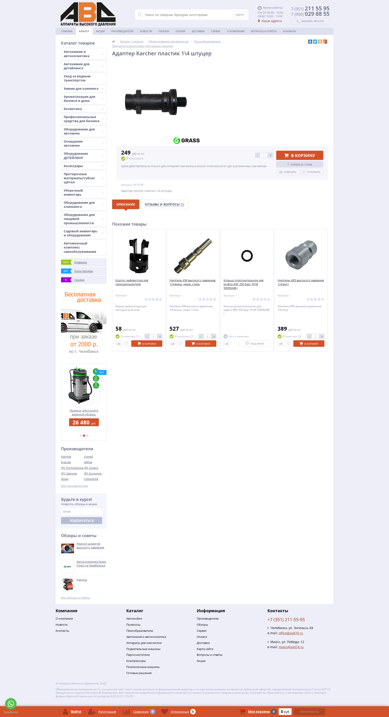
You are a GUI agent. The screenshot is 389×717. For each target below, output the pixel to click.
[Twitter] (315, 42)
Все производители (74, 486)
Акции (100, 31)
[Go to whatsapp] (10, 703)
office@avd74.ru (291, 633)
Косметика (73, 109)
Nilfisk (88, 462)
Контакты (289, 31)
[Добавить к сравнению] (118, 343)
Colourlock (91, 479)
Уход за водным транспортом (77, 78)
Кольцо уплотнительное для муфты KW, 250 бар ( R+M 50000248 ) (243, 284)
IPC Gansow (69, 473)
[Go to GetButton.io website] (11, 712)
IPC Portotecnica (72, 468)
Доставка (198, 31)
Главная (66, 31)
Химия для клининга (81, 88)
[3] (87, 436)
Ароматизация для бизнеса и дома (79, 98)
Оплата (180, 31)
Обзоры (163, 31)
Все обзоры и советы (75, 598)
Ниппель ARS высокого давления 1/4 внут (301, 282)
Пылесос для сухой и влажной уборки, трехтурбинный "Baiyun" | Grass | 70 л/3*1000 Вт (84, 412)
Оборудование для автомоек (79, 131)
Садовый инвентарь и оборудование (80, 233)
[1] (81, 436)
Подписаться (82, 520)
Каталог (84, 31)
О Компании (235, 31)
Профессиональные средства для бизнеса (81, 119)
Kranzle (66, 462)
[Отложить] (126, 343)
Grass (64, 479)
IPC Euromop (93, 473)
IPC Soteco (91, 468)
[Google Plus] (325, 42)
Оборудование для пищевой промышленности (79, 219)
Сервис (216, 31)
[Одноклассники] (320, 42)
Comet (88, 457)
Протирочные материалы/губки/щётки (79, 178)
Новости (146, 31)
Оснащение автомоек (73, 143)
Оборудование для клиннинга (79, 204)
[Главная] (113, 41)
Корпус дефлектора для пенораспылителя (131, 282)
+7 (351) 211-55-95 (286, 619)
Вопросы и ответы (263, 31)
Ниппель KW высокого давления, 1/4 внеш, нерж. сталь (193, 282)
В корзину (303, 155)
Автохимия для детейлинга (76, 66)
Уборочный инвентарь (73, 192)
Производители (122, 31)
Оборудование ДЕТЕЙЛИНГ (76, 155)
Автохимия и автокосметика (76, 53)
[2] (84, 436)
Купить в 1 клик (301, 164)
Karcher (66, 457)
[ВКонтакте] (310, 42)
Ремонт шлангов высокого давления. (90, 545)
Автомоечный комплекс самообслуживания (80, 247)
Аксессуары (73, 166)
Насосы (82, 580)
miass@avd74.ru (291, 647)
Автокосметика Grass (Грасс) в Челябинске (91, 563)
